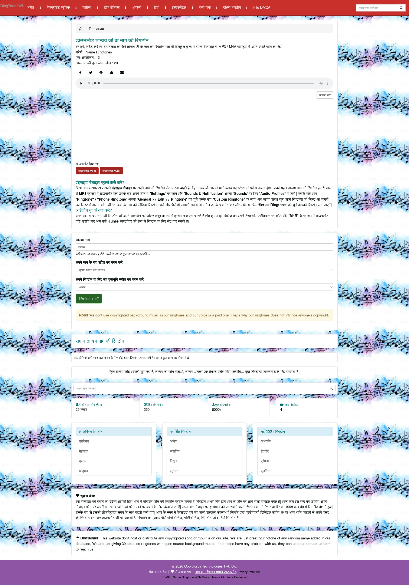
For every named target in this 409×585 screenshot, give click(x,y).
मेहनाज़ (83, 451)
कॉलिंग (87, 7)
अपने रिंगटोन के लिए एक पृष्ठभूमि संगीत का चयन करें (110, 279)
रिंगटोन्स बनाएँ (88, 298)
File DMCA (261, 7)
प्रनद (82, 460)
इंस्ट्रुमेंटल (179, 7)
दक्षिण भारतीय (232, 7)
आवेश (173, 441)
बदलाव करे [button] (325, 95)
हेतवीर (265, 451)
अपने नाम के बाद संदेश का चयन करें (99, 262)
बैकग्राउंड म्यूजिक (59, 7)
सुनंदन (174, 470)
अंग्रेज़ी (137, 7)
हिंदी (157, 7)
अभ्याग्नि (266, 441)
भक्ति (31, 7)
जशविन (175, 451)
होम (81, 28)
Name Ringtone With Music (191, 577)
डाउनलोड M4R (111, 171)
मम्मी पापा (205, 7)
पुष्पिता (265, 460)
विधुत (173, 460)
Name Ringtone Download (230, 577)
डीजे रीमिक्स (112, 7)
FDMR (165, 577)
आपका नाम (83, 239)
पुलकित (266, 470)
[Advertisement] (203, 128)
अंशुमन (83, 470)
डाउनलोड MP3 (87, 171)
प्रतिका (84, 441)
